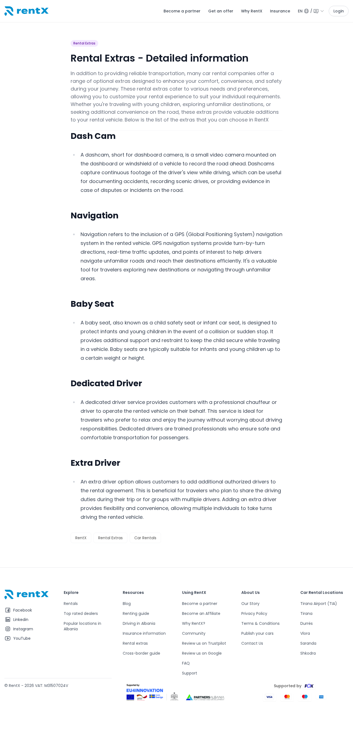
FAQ (186, 663)
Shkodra (308, 653)
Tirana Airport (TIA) (318, 603)
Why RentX (251, 11)
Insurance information (144, 633)
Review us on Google (202, 653)
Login (338, 11)
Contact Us (252, 643)
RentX (81, 538)
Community (193, 633)
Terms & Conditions (260, 623)
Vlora (305, 633)
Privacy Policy (254, 613)
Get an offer (220, 11)
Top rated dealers (81, 613)
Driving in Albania (139, 623)
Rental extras (135, 643)
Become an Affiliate (201, 613)
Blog (127, 603)
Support (189, 673)
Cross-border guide (141, 653)
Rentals (71, 603)
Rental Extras (84, 43)
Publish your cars (257, 633)
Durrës (306, 623)
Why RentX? (193, 623)
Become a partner (182, 11)
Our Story (250, 603)
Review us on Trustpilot (204, 643)
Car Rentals (145, 538)
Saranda (308, 643)
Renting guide (136, 613)
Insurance (280, 11)
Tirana (306, 613)
